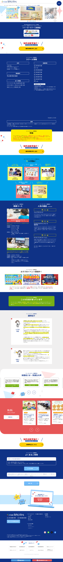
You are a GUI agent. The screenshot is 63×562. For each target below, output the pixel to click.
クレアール (31, 550)
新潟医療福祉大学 (22, 546)
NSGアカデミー (22, 550)
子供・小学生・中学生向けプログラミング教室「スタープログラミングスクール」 (15, 5)
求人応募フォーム (48, 516)
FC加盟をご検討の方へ (39, 514)
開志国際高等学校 (41, 546)
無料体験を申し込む (31, 48)
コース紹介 (30, 515)
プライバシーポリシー (31, 526)
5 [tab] (33, 21)
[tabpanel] (31, 13)
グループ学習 (29, 286)
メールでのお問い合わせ (14, 521)
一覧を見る (10, 417)
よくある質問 (30, 468)
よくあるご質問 (30, 523)
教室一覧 (29, 5)
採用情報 (46, 514)
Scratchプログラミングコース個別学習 (41, 224)
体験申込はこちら (31, 444)
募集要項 (46, 515)
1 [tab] (27, 21)
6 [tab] (35, 21)
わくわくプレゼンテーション (40, 237)
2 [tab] (29, 21)
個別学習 (28, 288)
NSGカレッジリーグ (50, 546)
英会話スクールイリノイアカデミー (50, 550)
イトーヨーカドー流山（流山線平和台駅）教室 (16, 83)
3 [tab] (30, 21)
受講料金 (29, 516)
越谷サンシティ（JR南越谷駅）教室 (14, 87)
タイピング (47, 214)
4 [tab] (32, 21)
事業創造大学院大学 (13, 546)
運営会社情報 (30, 519)
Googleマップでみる (52, 117)
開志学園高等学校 (31, 546)
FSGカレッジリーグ (13, 550)
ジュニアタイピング (38, 212)
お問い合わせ (30, 525)
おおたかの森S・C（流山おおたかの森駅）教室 (16, 85)
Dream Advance (41, 550)
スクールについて (31, 514)
